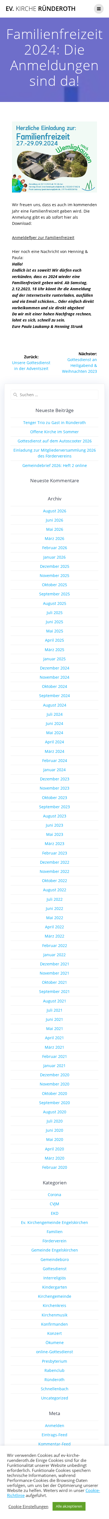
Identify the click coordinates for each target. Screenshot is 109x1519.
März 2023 (54, 843)
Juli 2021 (55, 1010)
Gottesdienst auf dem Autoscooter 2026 (55, 441)
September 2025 (54, 594)
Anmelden (54, 1425)
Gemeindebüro (55, 1259)
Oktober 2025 (54, 584)
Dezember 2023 (54, 779)
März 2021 (54, 1047)
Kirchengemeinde (54, 1296)
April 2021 (54, 1037)
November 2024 (54, 677)
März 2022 (54, 936)
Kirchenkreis (54, 1305)
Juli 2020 (55, 1121)
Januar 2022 (54, 954)
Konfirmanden (54, 1324)
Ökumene (55, 1342)
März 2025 (54, 649)
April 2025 (54, 640)
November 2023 (54, 788)
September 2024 (54, 695)
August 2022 (54, 889)
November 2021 (54, 973)
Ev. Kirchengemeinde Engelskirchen (54, 1222)
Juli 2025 (55, 612)
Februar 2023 (54, 853)
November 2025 (54, 575)
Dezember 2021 (54, 964)
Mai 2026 (54, 529)
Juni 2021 (54, 1019)
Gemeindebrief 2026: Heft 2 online (54, 465)
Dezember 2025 (54, 566)
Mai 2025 (54, 631)
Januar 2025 (54, 658)
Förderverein (54, 1240)
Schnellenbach (54, 1388)
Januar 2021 (54, 1065)
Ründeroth (54, 1379)
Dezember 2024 (54, 668)
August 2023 (54, 816)
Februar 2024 (54, 760)
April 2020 (54, 1149)
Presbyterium (54, 1361)
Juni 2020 (54, 1130)
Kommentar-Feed (54, 1444)
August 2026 (54, 510)
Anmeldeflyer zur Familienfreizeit (43, 237)
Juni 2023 (54, 825)
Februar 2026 (54, 547)
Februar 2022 (54, 945)
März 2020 (54, 1158)
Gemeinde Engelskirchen (54, 1250)
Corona (54, 1194)
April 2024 (54, 741)
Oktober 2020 (54, 1093)
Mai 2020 (54, 1139)
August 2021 (54, 1001)
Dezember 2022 (54, 862)
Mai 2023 (54, 834)
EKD (54, 1213)
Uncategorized (54, 1398)
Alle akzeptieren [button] (69, 1506)
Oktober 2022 (54, 880)
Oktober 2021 (54, 982)
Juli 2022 (55, 899)
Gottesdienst (55, 1268)
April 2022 (54, 926)
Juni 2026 (54, 520)
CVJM (54, 1203)
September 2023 (54, 806)
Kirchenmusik (54, 1315)
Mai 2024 (54, 732)
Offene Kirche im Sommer (54, 431)
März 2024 (54, 751)
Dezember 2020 (54, 1074)
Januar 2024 (54, 769)
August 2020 (54, 1111)
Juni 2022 (54, 908)
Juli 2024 (55, 714)
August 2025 (54, 603)
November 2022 (54, 871)
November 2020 (54, 1084)
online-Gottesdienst (54, 1351)
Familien (55, 1231)
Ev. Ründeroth (41, 9)
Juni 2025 (54, 621)
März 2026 (54, 538)
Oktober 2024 (54, 686)
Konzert (54, 1333)
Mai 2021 (54, 1028)
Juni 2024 (54, 723)
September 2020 (54, 1102)
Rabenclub (54, 1370)
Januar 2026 (54, 557)
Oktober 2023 (54, 797)
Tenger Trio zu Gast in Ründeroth (54, 422)
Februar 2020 (54, 1167)
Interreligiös (54, 1278)
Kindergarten (54, 1287)
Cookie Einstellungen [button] (28, 1506)
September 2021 (54, 991)
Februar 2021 (54, 1056)
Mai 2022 (54, 917)
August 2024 (54, 705)
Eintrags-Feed (54, 1434)
